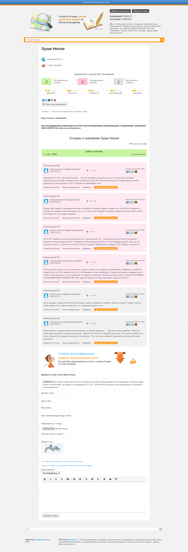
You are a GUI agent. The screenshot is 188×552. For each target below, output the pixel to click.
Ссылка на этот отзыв (51, 187)
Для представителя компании (106, 187)
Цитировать (87, 187)
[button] (44, 479)
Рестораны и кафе (80, 111)
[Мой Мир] (49, 100)
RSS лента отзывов (138, 144)
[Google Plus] (55, 100)
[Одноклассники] (133, 171)
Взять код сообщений (56, 104)
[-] (94, 170)
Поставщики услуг (66, 111)
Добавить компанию (120, 11)
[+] (87, 170)
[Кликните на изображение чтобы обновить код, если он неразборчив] (52, 453)
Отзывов (44, 111)
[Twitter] (46, 100)
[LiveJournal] (52, 100)
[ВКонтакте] (43, 100)
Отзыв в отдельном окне (71, 187)
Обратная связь (140, 11)
